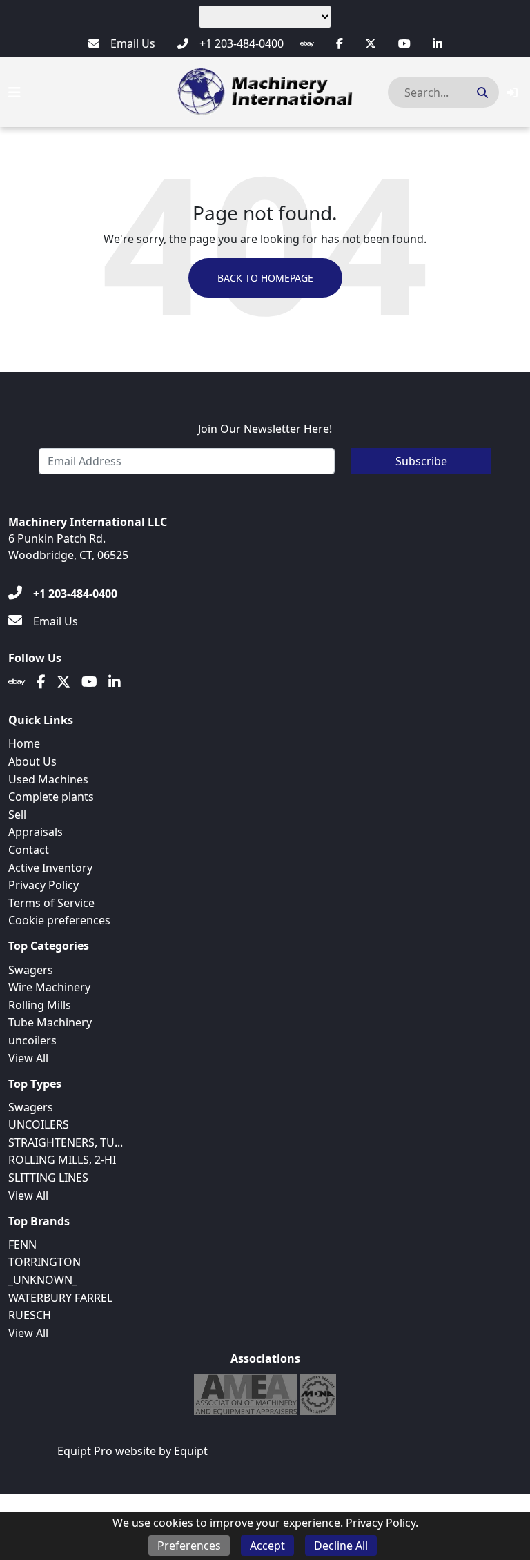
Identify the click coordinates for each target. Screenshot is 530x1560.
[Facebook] (339, 43)
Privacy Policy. (382, 1522)
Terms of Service (51, 902)
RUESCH (29, 1315)
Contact (28, 849)
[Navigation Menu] (14, 92)
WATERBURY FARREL (60, 1297)
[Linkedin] (437, 43)
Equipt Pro (86, 1451)
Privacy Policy (43, 885)
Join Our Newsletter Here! (265, 428)
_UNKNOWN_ (42, 1279)
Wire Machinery (49, 987)
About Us (32, 761)
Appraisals (35, 831)
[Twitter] (370, 43)
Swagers (30, 969)
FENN (22, 1244)
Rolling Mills (39, 1005)
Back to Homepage (265, 277)
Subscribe (421, 461)
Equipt (191, 1451)
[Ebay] (307, 43)
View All (28, 1058)
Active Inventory (50, 867)
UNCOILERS (38, 1124)
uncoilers (32, 1040)
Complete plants (51, 796)
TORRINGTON (44, 1261)
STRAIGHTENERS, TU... (65, 1142)
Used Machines (48, 779)
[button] (512, 92)
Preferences (189, 1545)
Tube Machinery (50, 1022)
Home (24, 743)
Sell (17, 814)
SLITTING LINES (48, 1177)
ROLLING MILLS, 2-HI (62, 1159)
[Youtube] (404, 43)
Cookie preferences (59, 920)
